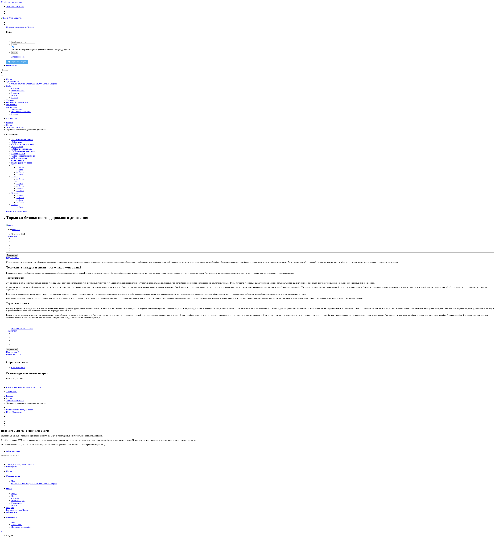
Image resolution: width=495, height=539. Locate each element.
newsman (16, 229)
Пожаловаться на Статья (22, 328)
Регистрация (11, 65)
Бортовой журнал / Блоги (17, 102)
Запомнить (16, 50)
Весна (20, 167)
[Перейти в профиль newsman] (11, 225)
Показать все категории (17, 211)
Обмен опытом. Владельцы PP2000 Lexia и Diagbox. (34, 84)
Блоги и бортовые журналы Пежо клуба (24, 387)
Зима (19, 174)
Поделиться (11, 236)
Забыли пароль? (18, 57)
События (15, 88)
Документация (12, 81)
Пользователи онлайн (21, 112)
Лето (19, 170)
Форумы (10, 100)
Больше (14, 98)
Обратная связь (13, 451)
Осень (20, 172)
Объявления (11, 105)
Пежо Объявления (14, 412)
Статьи (9, 79)
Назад (13, 481)
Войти (14, 52)
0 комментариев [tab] (18, 367)
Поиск (14, 95)
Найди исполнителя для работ (19, 410)
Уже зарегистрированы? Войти (20, 27)
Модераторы (16, 93)
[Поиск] (2, 75)
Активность (11, 107)
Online (9, 86)
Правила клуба (17, 91)
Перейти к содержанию (11, 2)
